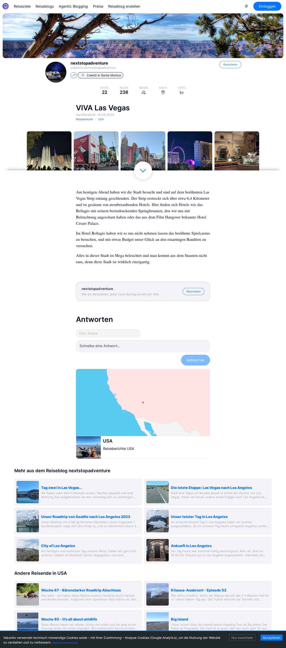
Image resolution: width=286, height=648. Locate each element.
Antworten (195, 360)
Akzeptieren (271, 638)
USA (107, 441)
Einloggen (267, 6)
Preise (98, 6)
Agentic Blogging (73, 6)
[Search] (246, 6)
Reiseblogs (45, 6)
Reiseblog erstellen (124, 6)
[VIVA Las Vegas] (49, 153)
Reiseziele (22, 6)
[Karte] (143, 402)
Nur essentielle (242, 638)
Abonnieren (230, 64)
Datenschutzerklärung (65, 642)
